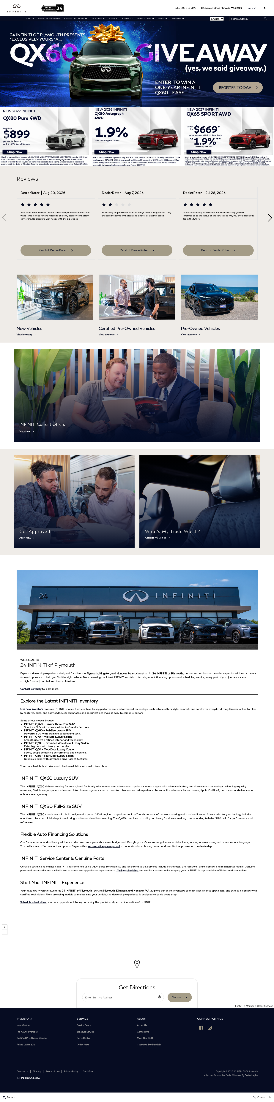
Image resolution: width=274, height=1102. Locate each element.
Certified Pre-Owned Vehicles (32, 1038)
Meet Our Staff (145, 1038)
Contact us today (31, 688)
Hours (250, 8)
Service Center (84, 1025)
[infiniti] (20, 8)
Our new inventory (32, 708)
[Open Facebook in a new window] (201, 1027)
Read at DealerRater (53, 250)
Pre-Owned (96, 18)
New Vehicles (23, 1025)
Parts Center (83, 1038)
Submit (177, 997)
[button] (269, 218)
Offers (112, 18)
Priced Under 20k (26, 1044)
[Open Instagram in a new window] (209, 1027)
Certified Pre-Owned (74, 18)
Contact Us (143, 1031)
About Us (142, 1025)
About (161, 18)
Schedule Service (85, 1031)
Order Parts (83, 1044)
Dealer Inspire (251, 1075)
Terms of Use (52, 1071)
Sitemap (37, 1071)
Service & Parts (143, 18)
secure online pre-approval (104, 846)
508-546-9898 (188, 8)
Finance (125, 18)
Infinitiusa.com (28, 1077)
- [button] (4, 932)
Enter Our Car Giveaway (49, 18)
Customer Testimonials (149, 1044)
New (28, 18)
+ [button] (4, 927)
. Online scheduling (127, 870)
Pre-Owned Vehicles (27, 1031)
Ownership (176, 18)
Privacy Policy (71, 1071)
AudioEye (88, 1071)
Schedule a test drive (33, 902)
